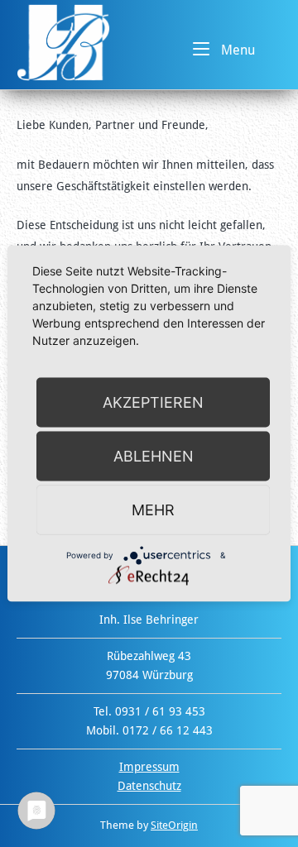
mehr (153, 510)
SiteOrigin (174, 825)
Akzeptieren (153, 402)
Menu (236, 49)
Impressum (149, 766)
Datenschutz (149, 785)
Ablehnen (153, 456)
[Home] (63, 41)
